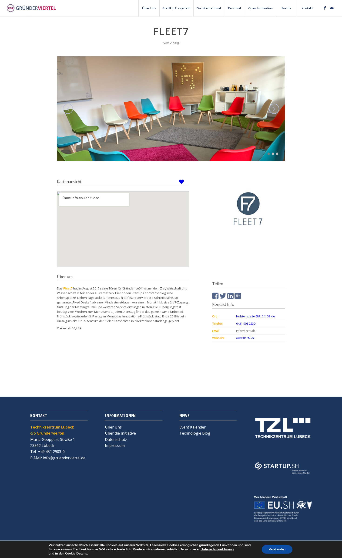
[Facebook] (324, 7)
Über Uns (113, 427)
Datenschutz (116, 439)
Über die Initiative (120, 433)
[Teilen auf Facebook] (215, 297)
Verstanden (277, 549)
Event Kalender (192, 427)
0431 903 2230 (245, 324)
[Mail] (331, 7)
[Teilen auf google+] (238, 297)
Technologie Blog (194, 433)
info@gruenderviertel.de (63, 457)
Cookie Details (76, 553)
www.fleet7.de (245, 338)
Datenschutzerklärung (217, 549)
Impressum (115, 445)
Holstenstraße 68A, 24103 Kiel (255, 316)
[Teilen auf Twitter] (222, 297)
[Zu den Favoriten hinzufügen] (183, 181)
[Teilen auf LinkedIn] (230, 297)
